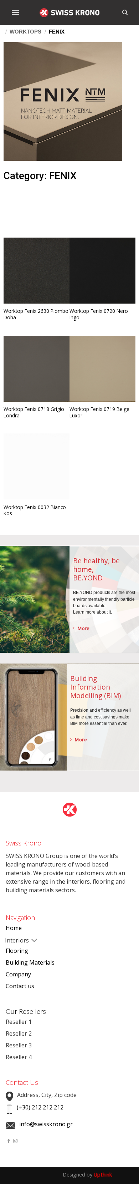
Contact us (20, 986)
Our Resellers (26, 1011)
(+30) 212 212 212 (40, 1107)
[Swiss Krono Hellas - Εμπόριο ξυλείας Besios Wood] (69, 12)
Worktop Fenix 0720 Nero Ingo (99, 314)
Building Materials (30, 962)
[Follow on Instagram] (15, 1141)
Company (18, 974)
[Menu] (15, 12)
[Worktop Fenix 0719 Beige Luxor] (102, 369)
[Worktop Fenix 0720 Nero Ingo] (102, 271)
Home (14, 928)
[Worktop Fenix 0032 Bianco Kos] (37, 466)
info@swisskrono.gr (46, 1124)
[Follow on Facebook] (9, 1141)
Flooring (17, 951)
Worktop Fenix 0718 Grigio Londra (34, 412)
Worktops (25, 32)
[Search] (125, 12)
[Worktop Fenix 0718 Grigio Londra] (37, 369)
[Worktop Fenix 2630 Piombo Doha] (37, 271)
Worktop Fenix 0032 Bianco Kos (35, 510)
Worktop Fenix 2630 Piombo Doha (36, 314)
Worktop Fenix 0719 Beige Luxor (99, 412)
